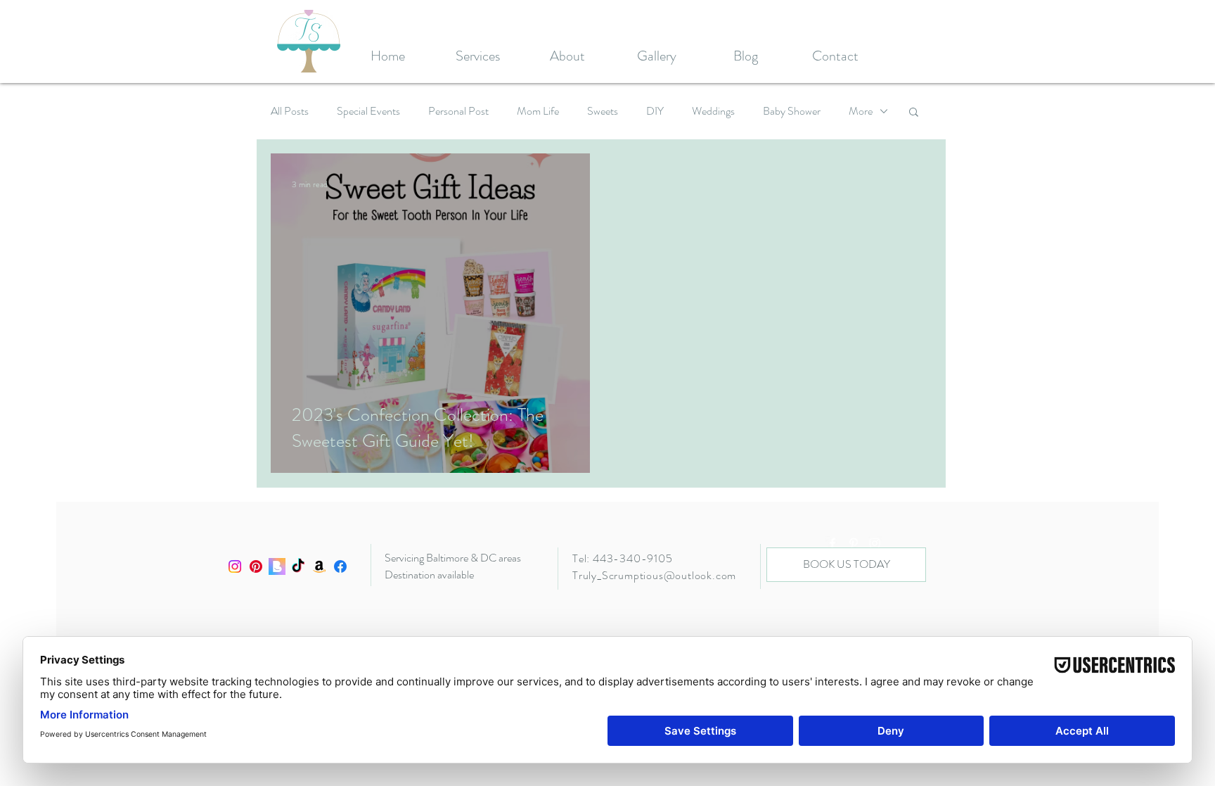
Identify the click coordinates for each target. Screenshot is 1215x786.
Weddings (713, 111)
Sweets (602, 111)
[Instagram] (234, 566)
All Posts (290, 111)
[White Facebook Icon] (832, 543)
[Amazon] (319, 566)
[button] (913, 113)
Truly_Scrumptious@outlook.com (654, 575)
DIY (655, 111)
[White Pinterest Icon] (854, 543)
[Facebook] (340, 566)
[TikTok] (298, 566)
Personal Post (458, 111)
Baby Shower (792, 111)
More (861, 111)
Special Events (368, 111)
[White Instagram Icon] (875, 543)
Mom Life (538, 111)
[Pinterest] (256, 566)
